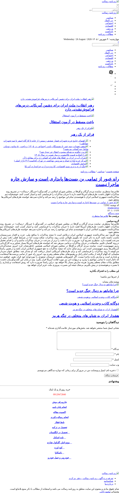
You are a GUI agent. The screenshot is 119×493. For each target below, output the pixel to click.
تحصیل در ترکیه (59, 427)
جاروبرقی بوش (59, 402)
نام (117, 354)
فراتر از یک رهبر (82, 134)
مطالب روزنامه (105, 34)
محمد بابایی (105, 491)
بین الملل (108, 20)
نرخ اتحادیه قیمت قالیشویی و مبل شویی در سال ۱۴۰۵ (60, 155)
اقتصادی (109, 26)
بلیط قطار (59, 422)
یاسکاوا (59, 452)
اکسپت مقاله (59, 412)
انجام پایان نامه (59, 407)
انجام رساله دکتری (59, 417)
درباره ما (109, 484)
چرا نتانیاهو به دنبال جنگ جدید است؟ (92, 291)
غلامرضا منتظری (100, 216)
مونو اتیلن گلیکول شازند (59, 442)
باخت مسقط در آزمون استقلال (71, 122)
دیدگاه (115, 349)
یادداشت (109, 31)
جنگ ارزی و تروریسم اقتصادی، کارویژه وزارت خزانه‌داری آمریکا (55, 166)
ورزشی (109, 28)
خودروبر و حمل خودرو (59, 457)
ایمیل (115, 359)
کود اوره (59, 447)
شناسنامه (108, 481)
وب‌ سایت (114, 365)
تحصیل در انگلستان (59, 432)
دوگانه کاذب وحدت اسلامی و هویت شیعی (89, 303)
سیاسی (109, 17)
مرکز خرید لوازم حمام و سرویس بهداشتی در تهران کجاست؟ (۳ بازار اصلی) (50, 160)
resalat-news (113, 208)
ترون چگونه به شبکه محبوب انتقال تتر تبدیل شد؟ (62, 152)
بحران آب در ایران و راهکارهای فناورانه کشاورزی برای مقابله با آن (54, 158)
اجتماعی (109, 23)
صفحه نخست (112, 171)
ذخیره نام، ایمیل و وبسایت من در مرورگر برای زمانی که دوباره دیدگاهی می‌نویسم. (76, 370)
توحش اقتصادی (78, 163)
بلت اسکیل (59, 437)
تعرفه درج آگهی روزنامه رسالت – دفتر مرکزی (91, 478)
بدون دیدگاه (113, 213)
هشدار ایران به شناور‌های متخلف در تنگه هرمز (85, 316)
